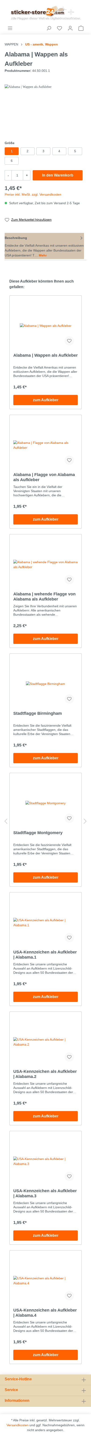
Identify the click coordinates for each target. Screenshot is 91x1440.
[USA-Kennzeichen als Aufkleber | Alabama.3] (45, 1161)
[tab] (44, 246)
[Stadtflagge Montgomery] (45, 803)
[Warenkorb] (81, 28)
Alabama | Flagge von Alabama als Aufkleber (44, 477)
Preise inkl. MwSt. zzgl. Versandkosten (33, 194)
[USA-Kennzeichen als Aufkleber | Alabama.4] (45, 1280)
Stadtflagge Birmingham (37, 713)
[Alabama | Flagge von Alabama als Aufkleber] (45, 445)
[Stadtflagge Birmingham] (45, 684)
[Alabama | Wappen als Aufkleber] (45, 326)
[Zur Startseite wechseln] (45, 13)
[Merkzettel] (59, 28)
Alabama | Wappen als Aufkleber (45, 355)
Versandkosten (17, 1425)
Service (11, 1390)
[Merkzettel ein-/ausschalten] (69, 340)
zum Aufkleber (45, 400)
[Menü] (10, 28)
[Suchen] (48, 28)
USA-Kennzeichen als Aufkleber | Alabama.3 (45, 1193)
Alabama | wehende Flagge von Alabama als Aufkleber (44, 596)
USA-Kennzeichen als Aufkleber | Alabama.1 (45, 955)
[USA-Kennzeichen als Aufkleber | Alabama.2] (45, 1042)
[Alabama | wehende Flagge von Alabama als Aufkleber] (45, 564)
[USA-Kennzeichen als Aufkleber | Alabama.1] (45, 922)
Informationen (17, 1400)
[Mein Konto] (70, 28)
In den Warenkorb (57, 175)
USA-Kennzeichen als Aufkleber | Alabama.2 (45, 1074)
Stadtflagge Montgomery (38, 832)
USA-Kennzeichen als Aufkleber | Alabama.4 (45, 1313)
